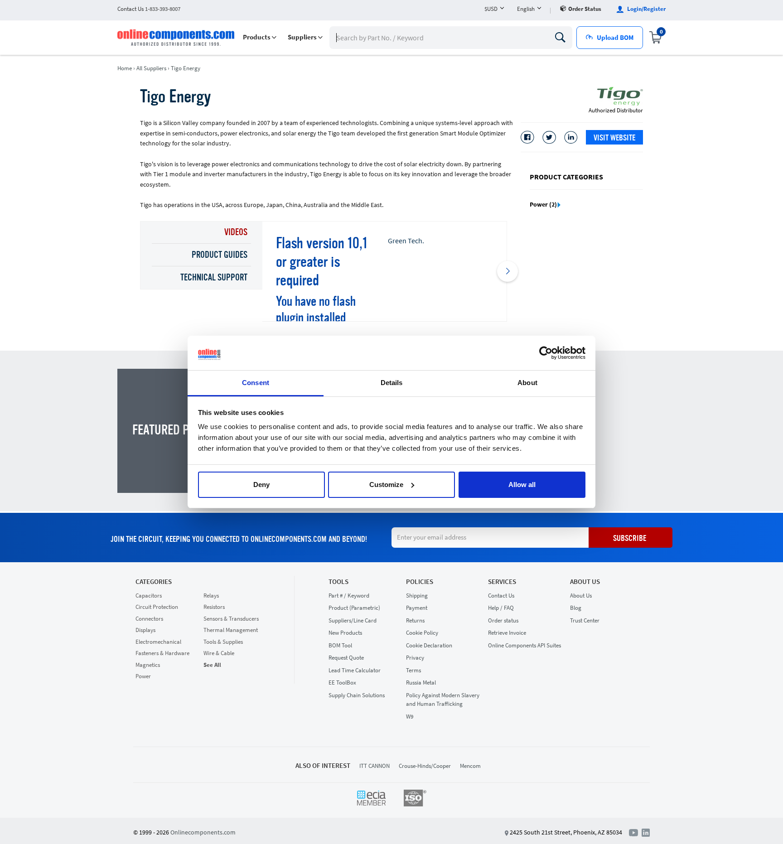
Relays (211, 595)
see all (212, 665)
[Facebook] (527, 137)
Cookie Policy (422, 633)
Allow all (522, 484)
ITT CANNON (374, 766)
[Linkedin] (571, 137)
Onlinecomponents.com (203, 832)
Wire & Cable (218, 653)
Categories (153, 582)
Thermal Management (230, 630)
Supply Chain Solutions (357, 695)
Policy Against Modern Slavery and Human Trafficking (442, 699)
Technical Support (213, 278)
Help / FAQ (501, 608)
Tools (338, 582)
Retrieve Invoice (507, 633)
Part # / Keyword (349, 595)
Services (502, 582)
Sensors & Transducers (231, 618)
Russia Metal (421, 682)
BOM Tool (340, 645)
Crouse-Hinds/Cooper (425, 766)
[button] (259, 37)
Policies (419, 582)
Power (143, 676)
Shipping (417, 595)
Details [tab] (392, 382)
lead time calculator (355, 670)
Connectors (149, 618)
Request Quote (346, 657)
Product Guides (219, 255)
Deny (261, 484)
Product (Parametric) (354, 608)
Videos (235, 232)
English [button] (526, 9)
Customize (386, 484)
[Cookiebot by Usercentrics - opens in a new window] (545, 353)
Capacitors (148, 595)
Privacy (415, 657)
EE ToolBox (342, 682)
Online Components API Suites (524, 645)
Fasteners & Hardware (162, 653)
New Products (345, 633)
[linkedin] (646, 832)
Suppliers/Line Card (353, 620)
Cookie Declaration (429, 645)
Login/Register (646, 9)
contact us (148, 9)
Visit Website (614, 138)
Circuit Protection (156, 607)
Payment (416, 608)
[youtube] (635, 832)
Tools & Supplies (223, 642)
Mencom (470, 766)
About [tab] (527, 382)
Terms (413, 670)
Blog (575, 608)
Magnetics (147, 665)
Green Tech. (406, 240)
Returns (415, 620)
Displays (145, 630)
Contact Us (501, 595)
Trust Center (584, 620)
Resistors (214, 607)
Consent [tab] (255, 382)
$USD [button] (491, 9)
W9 (409, 716)
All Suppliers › (152, 68)
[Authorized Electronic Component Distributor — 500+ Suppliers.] (176, 37)
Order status (584, 9)
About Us (585, 582)
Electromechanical (158, 642)
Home (124, 68)
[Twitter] (549, 137)
